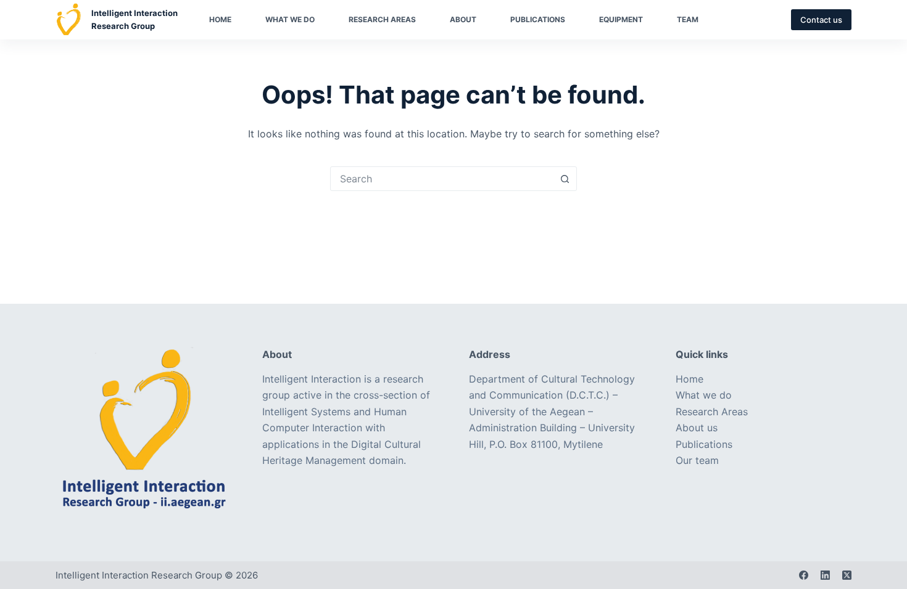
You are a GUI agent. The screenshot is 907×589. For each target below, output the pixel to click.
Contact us (821, 20)
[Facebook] (803, 575)
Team (687, 19)
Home (220, 19)
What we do (290, 19)
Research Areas (382, 19)
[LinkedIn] (825, 575)
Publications (537, 19)
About (463, 19)
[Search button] (564, 178)
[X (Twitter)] (846, 575)
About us (697, 427)
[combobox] (442, 178)
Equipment (621, 19)
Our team (697, 460)
